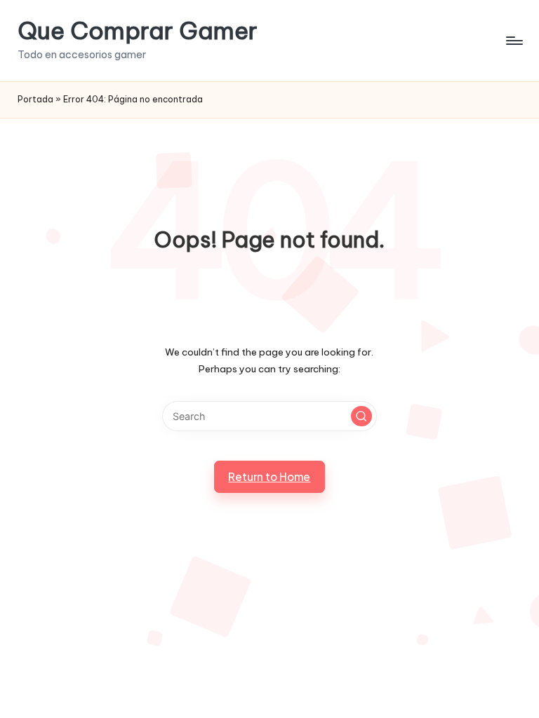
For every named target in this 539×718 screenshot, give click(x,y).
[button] (361, 416)
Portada (35, 99)
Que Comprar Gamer (138, 30)
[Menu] (513, 40)
